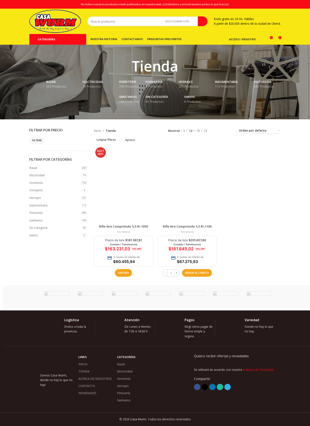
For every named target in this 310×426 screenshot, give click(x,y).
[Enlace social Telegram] (227, 387)
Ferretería (36, 183)
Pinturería (35, 213)
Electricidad (37, 175)
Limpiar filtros (106, 139)
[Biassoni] (259, 297)
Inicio (97, 131)
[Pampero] (91, 297)
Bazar (33, 168)
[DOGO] (158, 297)
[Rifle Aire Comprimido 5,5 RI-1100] (187, 184)
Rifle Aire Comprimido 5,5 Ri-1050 (123, 226)
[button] (197, 273)
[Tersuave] (57, 297)
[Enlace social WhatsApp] (220, 387)
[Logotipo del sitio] (55, 21)
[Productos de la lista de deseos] (262, 39)
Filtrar (37, 140)
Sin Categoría (38, 228)
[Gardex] (124, 297)
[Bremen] (226, 297)
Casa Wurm (138, 419)
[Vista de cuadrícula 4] (230, 130)
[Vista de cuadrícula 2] (217, 130)
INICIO (83, 364)
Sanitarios (36, 220)
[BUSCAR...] (203, 21)
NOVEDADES (87, 393)
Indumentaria (38, 205)
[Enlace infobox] (68, 327)
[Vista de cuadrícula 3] (223, 130)
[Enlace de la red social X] (205, 387)
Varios (33, 235)
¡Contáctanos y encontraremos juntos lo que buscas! (196, 4)
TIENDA (83, 371)
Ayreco (130, 140)
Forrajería (36, 190)
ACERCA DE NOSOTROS (95, 379)
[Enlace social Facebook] (197, 387)
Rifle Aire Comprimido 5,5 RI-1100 (187, 226)
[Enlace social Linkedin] (212, 387)
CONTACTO (86, 386)
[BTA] (192, 297)
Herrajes (35, 198)
